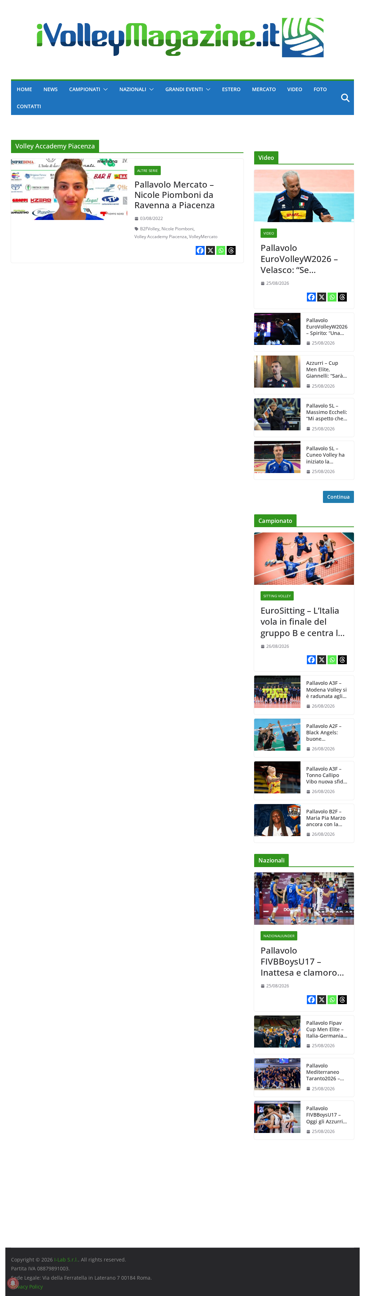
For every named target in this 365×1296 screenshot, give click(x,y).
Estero (231, 89)
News (50, 89)
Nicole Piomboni (177, 229)
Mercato (264, 89)
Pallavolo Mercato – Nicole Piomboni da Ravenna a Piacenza (174, 194)
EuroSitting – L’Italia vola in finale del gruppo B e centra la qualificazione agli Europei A (302, 621)
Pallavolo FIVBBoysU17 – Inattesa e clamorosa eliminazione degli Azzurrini (303, 961)
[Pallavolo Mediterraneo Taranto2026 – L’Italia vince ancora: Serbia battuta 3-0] (277, 1077)
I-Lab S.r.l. (66, 1259)
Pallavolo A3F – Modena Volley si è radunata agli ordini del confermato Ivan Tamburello (326, 689)
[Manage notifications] (13, 1283)
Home (24, 89)
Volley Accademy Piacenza (160, 237)
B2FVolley (149, 229)
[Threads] (231, 250)
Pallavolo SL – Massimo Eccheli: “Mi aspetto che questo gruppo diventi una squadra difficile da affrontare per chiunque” (327, 412)
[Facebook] (200, 250)
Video (294, 89)
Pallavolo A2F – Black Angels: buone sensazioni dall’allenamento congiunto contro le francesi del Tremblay (326, 733)
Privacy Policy (27, 1286)
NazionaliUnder (278, 935)
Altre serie (147, 170)
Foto (320, 89)
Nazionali (132, 89)
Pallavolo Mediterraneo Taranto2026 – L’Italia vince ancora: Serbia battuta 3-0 (323, 1072)
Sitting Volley (277, 595)
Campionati (84, 89)
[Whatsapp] (220, 250)
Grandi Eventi (184, 89)
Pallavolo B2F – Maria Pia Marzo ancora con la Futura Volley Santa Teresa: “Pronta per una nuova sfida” (325, 818)
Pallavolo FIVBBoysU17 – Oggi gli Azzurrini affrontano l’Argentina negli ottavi (327, 1115)
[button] (104, 89)
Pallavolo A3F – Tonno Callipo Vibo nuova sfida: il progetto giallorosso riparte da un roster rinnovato (327, 775)
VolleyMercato (203, 237)
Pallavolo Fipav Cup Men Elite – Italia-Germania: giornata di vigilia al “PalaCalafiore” (327, 1029)
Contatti (29, 106)
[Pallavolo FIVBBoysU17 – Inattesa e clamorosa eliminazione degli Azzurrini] (304, 898)
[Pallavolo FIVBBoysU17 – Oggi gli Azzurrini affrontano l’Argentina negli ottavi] (277, 1120)
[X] (210, 250)
